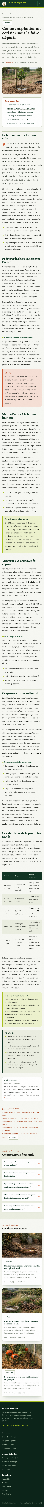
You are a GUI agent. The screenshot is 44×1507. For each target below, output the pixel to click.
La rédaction (6, 1486)
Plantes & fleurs (8, 1444)
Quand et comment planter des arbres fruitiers (21, 1118)
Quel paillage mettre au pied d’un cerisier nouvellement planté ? (18, 1185)
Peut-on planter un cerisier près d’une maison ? (18, 1163)
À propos (5, 1483)
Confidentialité (37, 1503)
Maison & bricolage (9, 1462)
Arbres (11, 14)
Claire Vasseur (9, 62)
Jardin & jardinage (9, 1437)
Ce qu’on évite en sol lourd (17, 119)
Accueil (4, 14)
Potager (10, 1372)
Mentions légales (25, 1503)
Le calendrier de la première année (20, 123)
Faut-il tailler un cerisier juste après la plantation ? (20, 1174)
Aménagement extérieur (11, 1458)
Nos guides (6, 1479)
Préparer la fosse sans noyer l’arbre (21, 108)
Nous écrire (6, 1490)
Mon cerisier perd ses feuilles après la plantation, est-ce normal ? (19, 1196)
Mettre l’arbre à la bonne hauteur (20, 112)
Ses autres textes (10, 1098)
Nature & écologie (9, 1465)
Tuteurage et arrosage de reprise (19, 116)
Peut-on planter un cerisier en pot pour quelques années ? (18, 1207)
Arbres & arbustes (9, 1448)
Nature (9, 1261)
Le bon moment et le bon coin (18, 105)
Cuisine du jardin (8, 1469)
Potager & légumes (9, 1441)
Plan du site (6, 1494)
